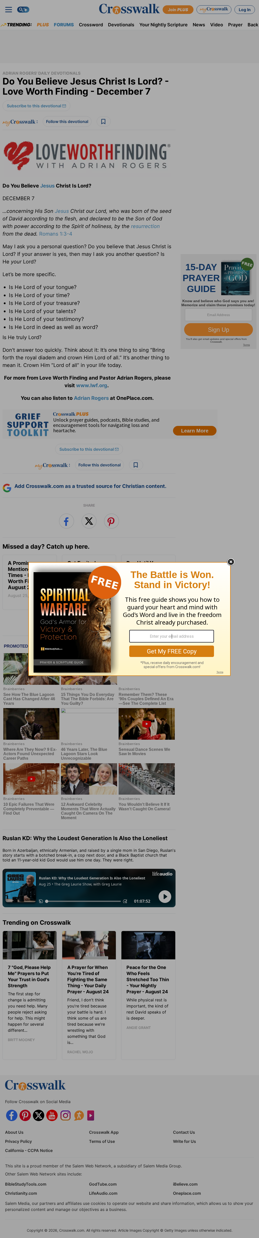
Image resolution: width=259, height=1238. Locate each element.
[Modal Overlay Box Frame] (129, 619)
